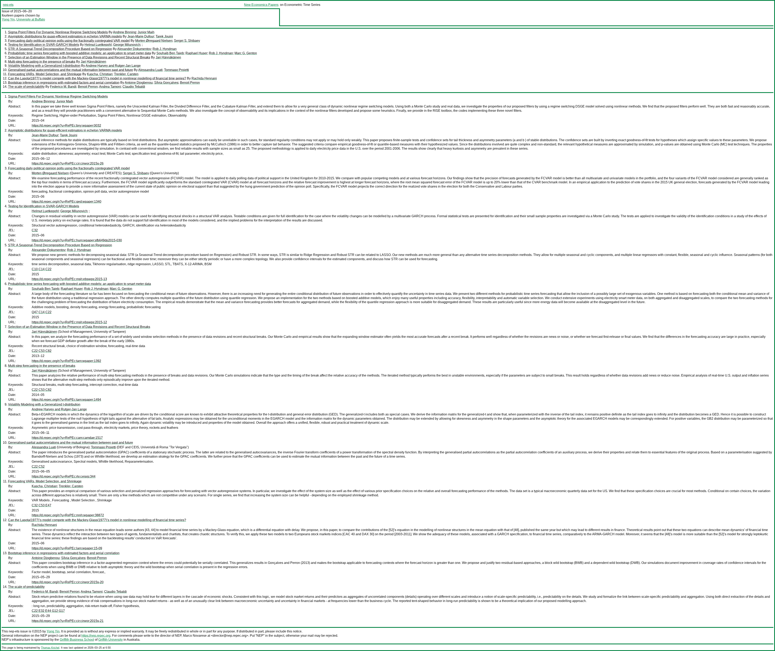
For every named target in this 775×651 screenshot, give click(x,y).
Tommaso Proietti (176, 70)
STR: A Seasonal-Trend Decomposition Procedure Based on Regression (60, 49)
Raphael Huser (196, 53)
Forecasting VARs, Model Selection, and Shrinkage (45, 74)
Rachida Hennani (204, 78)
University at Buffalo (30, 19)
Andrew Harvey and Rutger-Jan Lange (113, 65)
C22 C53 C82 (41, 351)
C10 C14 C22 (41, 269)
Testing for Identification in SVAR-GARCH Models (43, 44)
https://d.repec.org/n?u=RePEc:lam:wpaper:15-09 (67, 548)
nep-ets (8, 4)
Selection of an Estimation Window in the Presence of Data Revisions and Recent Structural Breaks (79, 57)
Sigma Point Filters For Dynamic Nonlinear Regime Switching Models (58, 32)
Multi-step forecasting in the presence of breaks (41, 61)
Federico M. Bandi (63, 86)
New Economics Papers (261, 4)
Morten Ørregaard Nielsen (153, 40)
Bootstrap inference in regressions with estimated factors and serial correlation (63, 82)
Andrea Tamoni (110, 86)
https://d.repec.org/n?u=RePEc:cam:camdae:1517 (67, 437)
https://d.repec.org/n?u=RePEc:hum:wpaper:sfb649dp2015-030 (77, 240)
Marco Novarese (195, 635)
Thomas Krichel (50, 647)
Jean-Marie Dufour (140, 36)
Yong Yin (8, 19)
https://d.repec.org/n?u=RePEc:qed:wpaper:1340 (66, 201)
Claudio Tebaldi (134, 86)
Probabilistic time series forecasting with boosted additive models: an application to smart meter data (79, 53)
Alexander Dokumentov (134, 49)
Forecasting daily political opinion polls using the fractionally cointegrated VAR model (69, 40)
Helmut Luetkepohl (98, 44)
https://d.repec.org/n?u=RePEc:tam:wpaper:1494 (66, 399)
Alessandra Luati (150, 70)
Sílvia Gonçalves (166, 82)
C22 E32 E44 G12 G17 (48, 610)
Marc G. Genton (246, 53)
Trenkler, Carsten (126, 74)
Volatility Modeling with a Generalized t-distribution (44, 65)
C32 (35, 230)
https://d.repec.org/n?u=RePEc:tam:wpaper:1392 (66, 361)
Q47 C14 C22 (41, 312)
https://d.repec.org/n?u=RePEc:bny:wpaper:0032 (66, 125)
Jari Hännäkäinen (168, 57)
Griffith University (110, 639)
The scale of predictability (26, 86)
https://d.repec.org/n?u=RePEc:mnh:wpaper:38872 (68, 515)
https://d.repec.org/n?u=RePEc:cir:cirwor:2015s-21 (68, 621)
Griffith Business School (77, 639)
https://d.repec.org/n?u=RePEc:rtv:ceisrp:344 (63, 476)
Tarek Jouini (164, 36)
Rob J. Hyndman (165, 49)
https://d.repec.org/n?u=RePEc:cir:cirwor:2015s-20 (68, 582)
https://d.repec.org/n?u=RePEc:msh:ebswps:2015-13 (69, 279)
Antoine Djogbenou (139, 82)
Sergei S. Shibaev (187, 40)
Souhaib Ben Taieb (170, 53)
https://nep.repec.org (95, 635)
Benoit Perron (190, 82)
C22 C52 (38, 466)
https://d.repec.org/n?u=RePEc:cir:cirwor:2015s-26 (68, 163)
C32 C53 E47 (41, 505)
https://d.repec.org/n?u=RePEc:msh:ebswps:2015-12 (69, 322)
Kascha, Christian (99, 74)
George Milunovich (126, 44)
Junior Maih (146, 32)
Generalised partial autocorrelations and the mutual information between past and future (70, 70)
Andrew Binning (124, 32)
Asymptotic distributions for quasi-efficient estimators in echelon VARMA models (65, 36)
